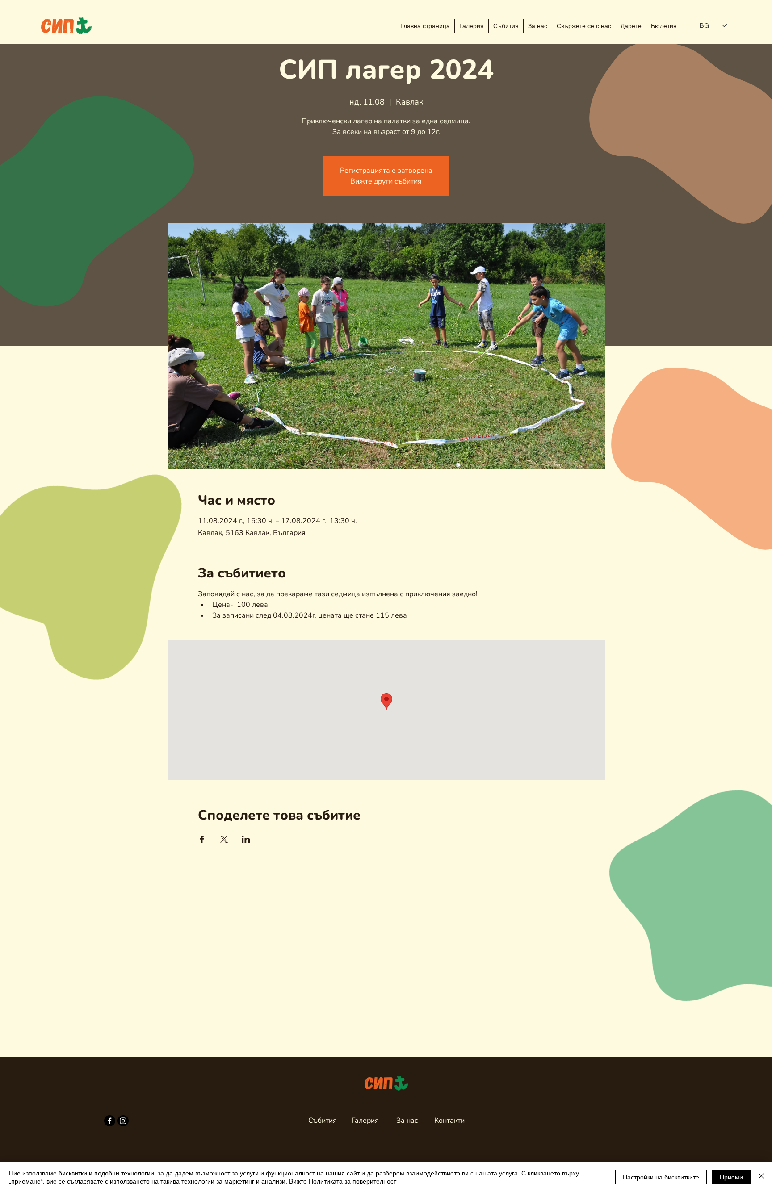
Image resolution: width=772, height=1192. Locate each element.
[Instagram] (123, 1120)
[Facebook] (109, 1120)
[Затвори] (761, 1177)
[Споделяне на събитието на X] (224, 839)
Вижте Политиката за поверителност (342, 1180)
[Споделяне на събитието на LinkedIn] (246, 839)
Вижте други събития (386, 181)
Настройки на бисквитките (661, 1176)
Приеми (731, 1176)
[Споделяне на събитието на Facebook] (202, 839)
